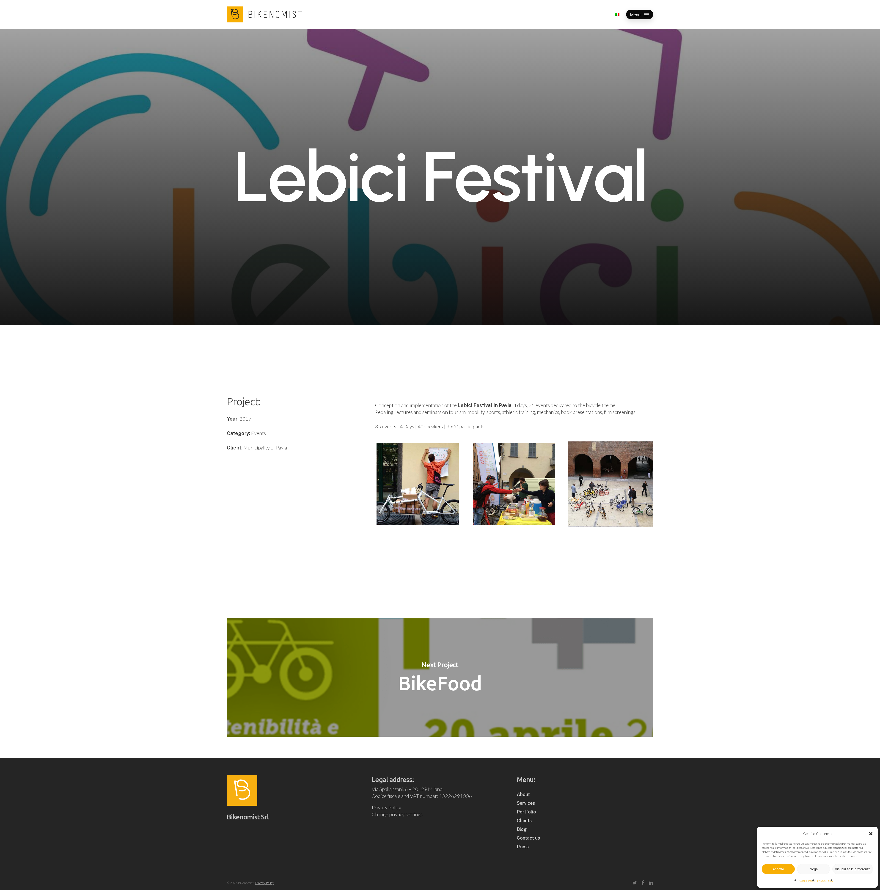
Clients (524, 820)
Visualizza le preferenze (853, 869)
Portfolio (526, 812)
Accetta (778, 869)
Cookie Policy (807, 880)
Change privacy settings (397, 814)
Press (523, 846)
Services (526, 803)
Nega (814, 869)
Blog (522, 829)
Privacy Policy (825, 880)
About (523, 794)
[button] (871, 833)
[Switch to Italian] (617, 14)
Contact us (528, 838)
